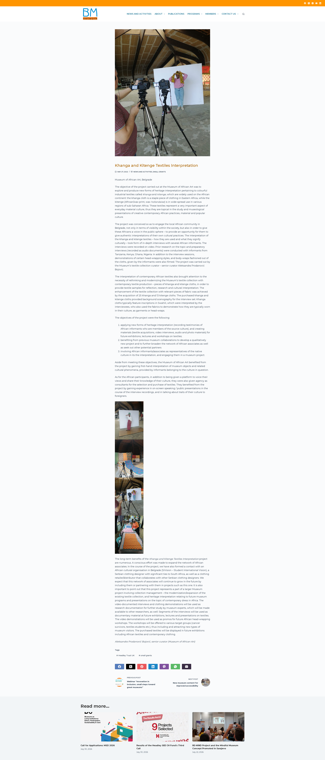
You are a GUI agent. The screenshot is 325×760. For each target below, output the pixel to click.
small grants (145, 655)
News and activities (139, 14)
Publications (176, 14)
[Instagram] (313, 3)
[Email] (316, 3)
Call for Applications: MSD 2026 (98, 745)
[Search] (243, 14)
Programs (194, 14)
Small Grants (159, 172)
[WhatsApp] (175, 666)
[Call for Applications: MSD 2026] (107, 726)
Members (210, 14)
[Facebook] (305, 3)
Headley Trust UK (125, 655)
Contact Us (229, 14)
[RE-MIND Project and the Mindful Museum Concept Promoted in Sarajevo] (218, 726)
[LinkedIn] (320, 3)
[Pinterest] (142, 666)
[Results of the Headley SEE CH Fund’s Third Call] (162, 726)
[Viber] (164, 666)
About (158, 14)
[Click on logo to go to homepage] (90, 14)
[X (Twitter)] (309, 3)
